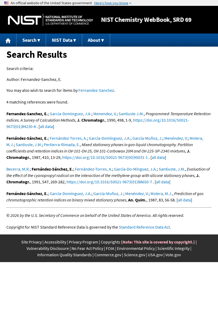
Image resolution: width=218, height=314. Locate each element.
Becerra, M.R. (18, 169)
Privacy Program (83, 242)
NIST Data (62, 40)
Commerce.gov (107, 254)
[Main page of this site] (8, 40)
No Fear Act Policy (87, 248)
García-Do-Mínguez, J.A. (135, 169)
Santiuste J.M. (131, 113)
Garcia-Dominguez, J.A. (70, 113)
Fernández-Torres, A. (68, 138)
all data (46, 126)
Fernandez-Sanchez (96, 90)
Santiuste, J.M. (29, 144)
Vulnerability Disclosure (48, 248)
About (94, 40)
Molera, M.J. (161, 193)
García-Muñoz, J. (147, 138)
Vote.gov (173, 254)
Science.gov (134, 254)
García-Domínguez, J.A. (110, 138)
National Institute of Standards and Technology (50, 20)
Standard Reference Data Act (144, 227)
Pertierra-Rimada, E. (62, 144)
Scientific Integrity (173, 248)
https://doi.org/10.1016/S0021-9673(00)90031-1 (105, 157)
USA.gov (155, 254)
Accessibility (55, 242)
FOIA (110, 248)
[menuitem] (8, 40)
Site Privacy (31, 242)
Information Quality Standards (64, 254)
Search (29, 40)
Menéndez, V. (176, 138)
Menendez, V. (105, 113)
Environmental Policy (136, 248)
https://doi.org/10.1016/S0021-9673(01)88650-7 (109, 181)
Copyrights (110, 242)
